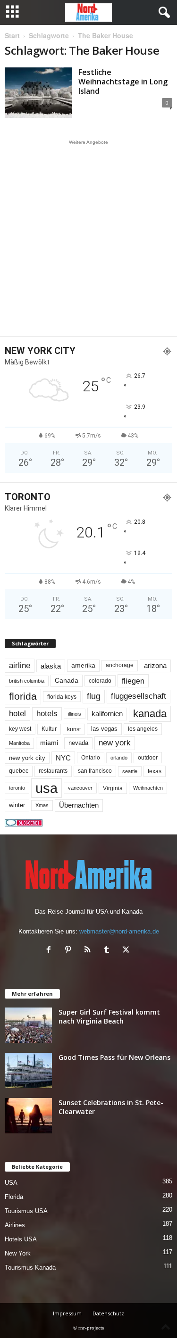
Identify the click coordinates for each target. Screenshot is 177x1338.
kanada (150, 713)
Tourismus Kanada (30, 1267)
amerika (83, 665)
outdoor (148, 757)
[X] (127, 950)
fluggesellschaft (138, 696)
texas (154, 771)
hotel (17, 713)
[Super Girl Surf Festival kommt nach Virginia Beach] (28, 1025)
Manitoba (19, 743)
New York (18, 1253)
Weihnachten (148, 788)
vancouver (80, 788)
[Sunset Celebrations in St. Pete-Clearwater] (28, 1115)
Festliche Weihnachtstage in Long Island (123, 81)
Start (12, 35)
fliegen (133, 681)
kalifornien (107, 714)
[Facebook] (50, 950)
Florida (14, 1196)
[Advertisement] (88, 237)
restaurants (53, 771)
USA (11, 1182)
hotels (47, 713)
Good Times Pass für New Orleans (114, 1057)
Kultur (49, 729)
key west (20, 729)
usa (46, 788)
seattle (129, 771)
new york (115, 742)
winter (17, 805)
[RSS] (89, 950)
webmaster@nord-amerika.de (119, 931)
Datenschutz (108, 1313)
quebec (18, 771)
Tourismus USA (26, 1210)
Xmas (42, 805)
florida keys (61, 697)
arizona (155, 665)
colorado (100, 680)
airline (19, 665)
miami (49, 742)
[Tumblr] (108, 950)
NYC (63, 758)
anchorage (120, 665)
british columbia (26, 681)
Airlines (15, 1225)
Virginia (113, 788)
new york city (27, 757)
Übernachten (79, 805)
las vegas (104, 729)
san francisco (95, 771)
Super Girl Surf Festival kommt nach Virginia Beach (109, 1016)
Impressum (67, 1313)
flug (94, 696)
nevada (78, 742)
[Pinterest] (70, 950)
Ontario (90, 757)
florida (23, 696)
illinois (74, 714)
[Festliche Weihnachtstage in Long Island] (38, 92)
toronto (17, 788)
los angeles (143, 729)
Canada (66, 680)
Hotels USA (21, 1239)
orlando (118, 757)
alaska (51, 666)
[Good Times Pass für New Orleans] (28, 1070)
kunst (74, 729)
